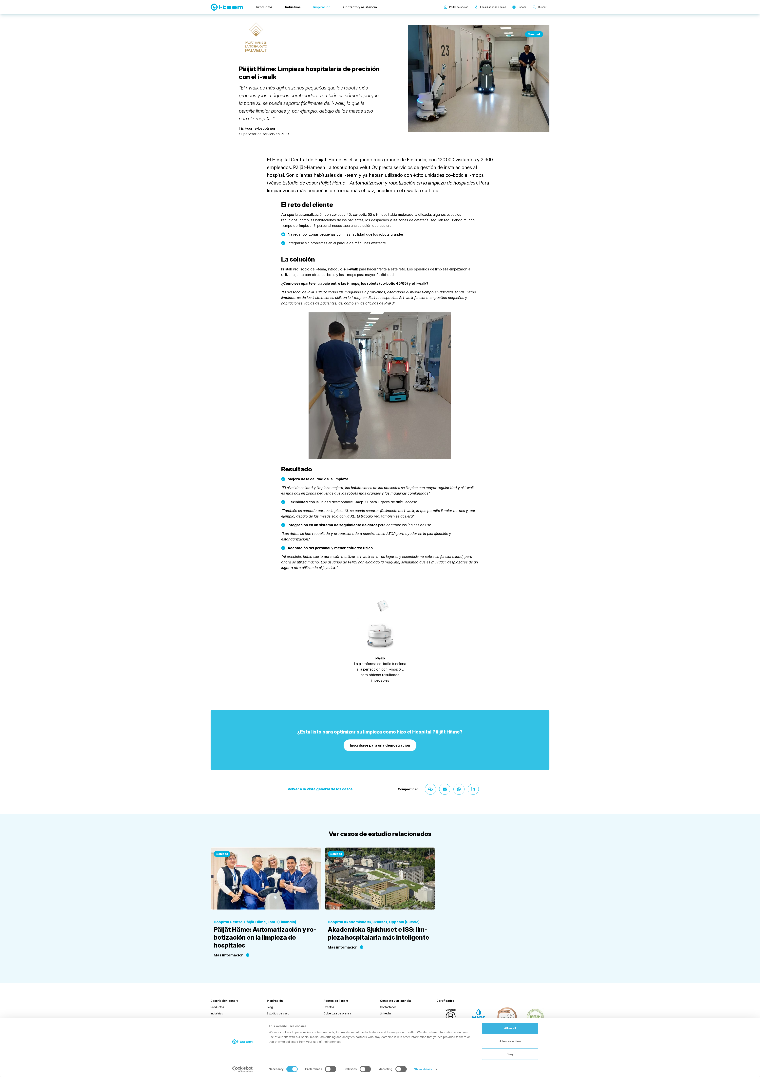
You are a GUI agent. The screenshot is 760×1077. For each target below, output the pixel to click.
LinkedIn (385, 1013)
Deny (510, 1054)
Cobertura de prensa (337, 1013)
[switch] (330, 1069)
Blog (270, 1007)
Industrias (293, 7)
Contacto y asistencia (360, 7)
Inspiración (322, 7)
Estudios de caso (278, 1013)
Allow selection (510, 1041)
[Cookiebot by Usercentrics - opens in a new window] (242, 1069)
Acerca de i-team (336, 1000)
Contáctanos (388, 1007)
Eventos (329, 1007)
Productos (264, 7)
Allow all (510, 1028)
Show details (423, 1069)
